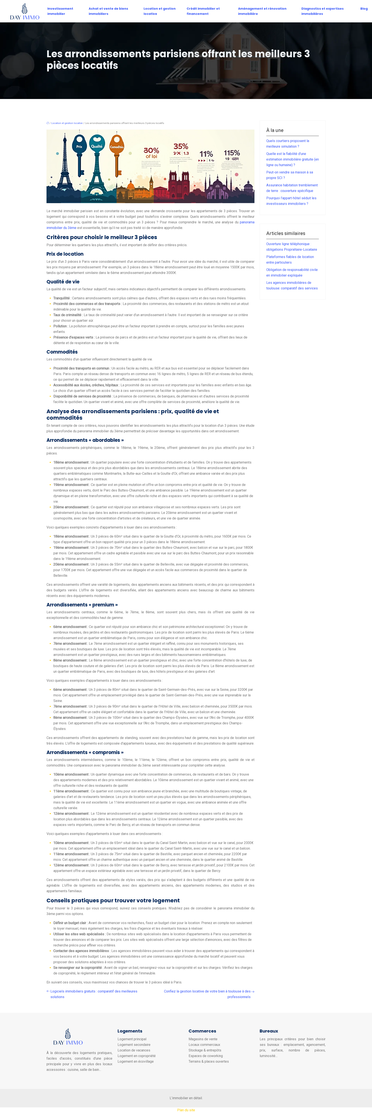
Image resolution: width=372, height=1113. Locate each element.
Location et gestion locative (160, 11)
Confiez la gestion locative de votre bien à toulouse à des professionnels (207, 994)
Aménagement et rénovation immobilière (262, 11)
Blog (364, 8)
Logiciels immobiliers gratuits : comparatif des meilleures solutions (93, 994)
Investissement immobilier (60, 11)
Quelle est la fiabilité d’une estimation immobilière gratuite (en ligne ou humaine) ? (292, 159)
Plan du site (186, 1110)
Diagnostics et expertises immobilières (322, 11)
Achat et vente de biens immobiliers (108, 11)
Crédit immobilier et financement (203, 11)
